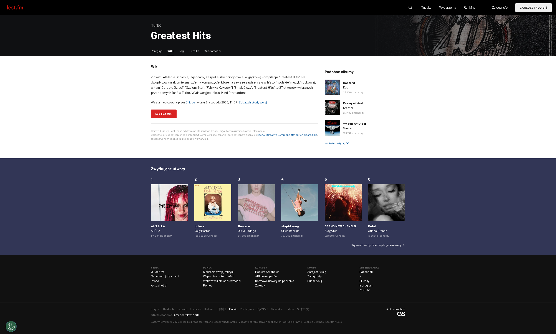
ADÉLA (155, 230)
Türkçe (289, 309)
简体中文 (303, 309)
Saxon (347, 128)
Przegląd (156, 51)
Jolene (199, 226)
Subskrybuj (314, 281)
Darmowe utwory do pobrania (274, 281)
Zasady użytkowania (226, 321)
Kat (345, 87)
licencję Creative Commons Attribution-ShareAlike (287, 134)
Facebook (366, 271)
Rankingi (470, 7)
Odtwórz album (332, 87)
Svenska (276, 309)
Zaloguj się (500, 7)
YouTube (364, 290)
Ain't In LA (158, 226)
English (155, 309)
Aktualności (159, 285)
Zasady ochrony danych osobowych (260, 321)
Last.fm (20, 7)
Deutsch (168, 309)
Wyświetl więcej (335, 143)
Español (182, 309)
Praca (155, 281)
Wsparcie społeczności (218, 276)
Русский (262, 309)
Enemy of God (353, 103)
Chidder (191, 102)
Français (196, 309)
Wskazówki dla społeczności (222, 281)
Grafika (194, 51)
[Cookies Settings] (11, 326)
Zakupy (260, 285)
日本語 (221, 309)
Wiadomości (212, 51)
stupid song (290, 226)
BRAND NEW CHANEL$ (340, 226)
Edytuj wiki (163, 113)
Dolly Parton (202, 230)
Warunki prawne (292, 321)
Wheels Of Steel (354, 123)
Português (247, 309)
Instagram (366, 285)
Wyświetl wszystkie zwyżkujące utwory (376, 245)
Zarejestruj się (533, 7)
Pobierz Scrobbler (267, 271)
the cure (244, 226)
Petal (372, 226)
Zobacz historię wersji (253, 102)
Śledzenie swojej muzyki (218, 271)
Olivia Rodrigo (247, 230)
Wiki (171, 51)
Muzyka (426, 7)
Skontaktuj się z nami (165, 276)
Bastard (349, 83)
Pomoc (207, 285)
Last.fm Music (333, 321)
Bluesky (364, 281)
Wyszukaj (410, 7)
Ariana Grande (377, 230)
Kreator (348, 108)
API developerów (266, 276)
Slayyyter (331, 230)
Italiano (209, 309)
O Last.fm (157, 271)
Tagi (181, 51)
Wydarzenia (447, 7)
